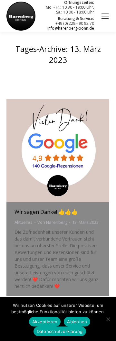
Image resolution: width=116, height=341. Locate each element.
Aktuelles (24, 222)
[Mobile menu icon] (105, 16)
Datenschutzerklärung (60, 331)
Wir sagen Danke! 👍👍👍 (46, 211)
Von (52, 222)
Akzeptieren (45, 321)
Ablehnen (77, 321)
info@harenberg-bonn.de (70, 28)
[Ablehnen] (108, 319)
